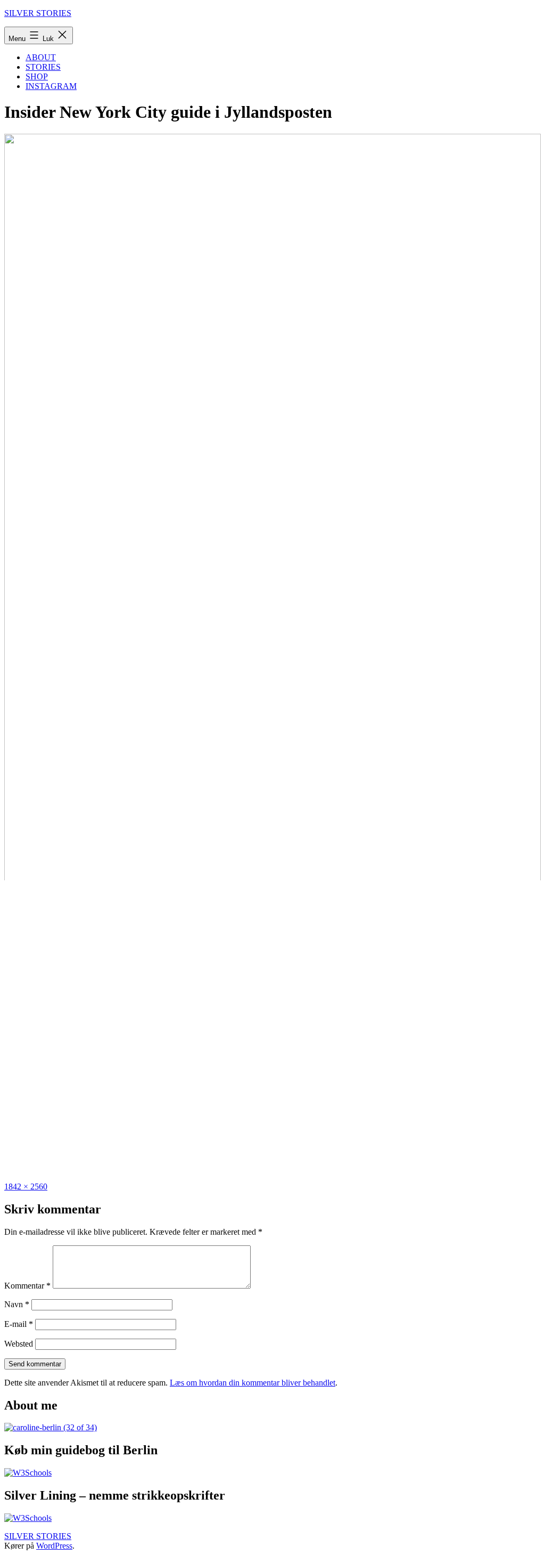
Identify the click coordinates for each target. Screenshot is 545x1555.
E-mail (18, 1324)
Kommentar (27, 1285)
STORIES (43, 66)
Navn (16, 1304)
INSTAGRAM (51, 86)
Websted (18, 1343)
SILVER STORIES (37, 13)
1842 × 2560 (25, 1186)
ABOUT (41, 57)
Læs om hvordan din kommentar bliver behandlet (252, 1382)
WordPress (54, 1545)
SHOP (37, 76)
